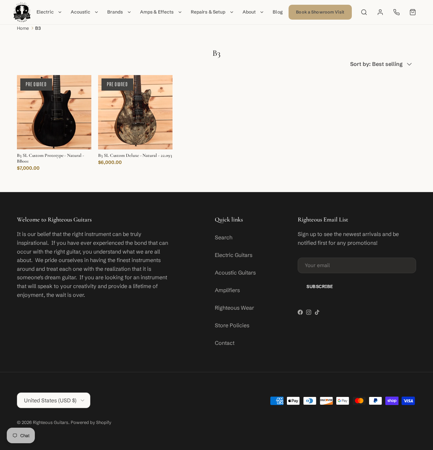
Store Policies (232, 325)
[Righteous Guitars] (22, 12)
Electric (45, 12)
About (249, 12)
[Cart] (412, 12)
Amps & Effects (157, 12)
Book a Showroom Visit (320, 12)
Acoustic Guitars (235, 272)
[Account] (380, 12)
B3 (38, 28)
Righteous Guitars (50, 422)
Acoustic (80, 12)
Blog (278, 12)
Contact (224, 342)
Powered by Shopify (91, 422)
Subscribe (319, 286)
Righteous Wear (234, 307)
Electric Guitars (233, 255)
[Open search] (364, 12)
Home (23, 28)
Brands (115, 12)
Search (223, 237)
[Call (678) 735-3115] (396, 12)
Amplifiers (227, 290)
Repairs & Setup (208, 12)
